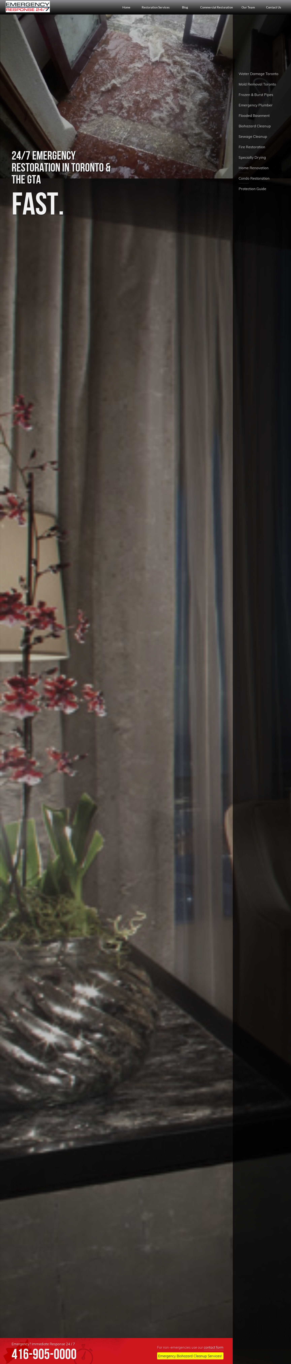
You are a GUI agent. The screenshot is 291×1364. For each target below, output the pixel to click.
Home (126, 7)
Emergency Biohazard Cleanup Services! (190, 1356)
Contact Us (273, 7)
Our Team (248, 7)
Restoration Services (156, 7)
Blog (185, 7)
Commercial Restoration (216, 7)
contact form (213, 1347)
